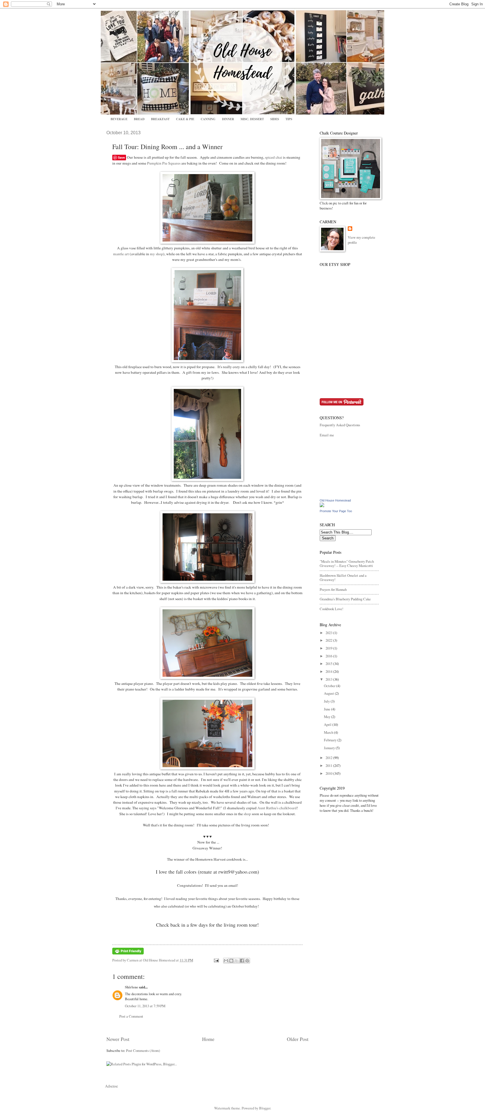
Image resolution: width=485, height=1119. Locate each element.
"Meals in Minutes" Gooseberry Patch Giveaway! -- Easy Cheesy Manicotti (347, 563)
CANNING (208, 119)
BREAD (139, 119)
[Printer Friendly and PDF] (128, 953)
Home (208, 1039)
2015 (329, 663)
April (328, 724)
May (327, 716)
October (330, 685)
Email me (327, 434)
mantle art (121, 253)
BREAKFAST (160, 119)
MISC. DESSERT (252, 119)
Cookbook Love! (331, 608)
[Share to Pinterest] (247, 960)
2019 (329, 648)
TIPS (288, 119)
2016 (329, 655)
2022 (329, 640)
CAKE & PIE (185, 119)
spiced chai (273, 157)
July (327, 701)
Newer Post (117, 1039)
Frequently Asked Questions (340, 424)
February (330, 739)
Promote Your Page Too (336, 511)
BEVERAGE (119, 119)
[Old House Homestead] (322, 505)
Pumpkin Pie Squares (163, 163)
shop (247, 813)
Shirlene (131, 987)
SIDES (274, 119)
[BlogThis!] (231, 960)
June (327, 709)
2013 (329, 679)
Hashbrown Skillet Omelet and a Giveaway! (343, 577)
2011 (329, 765)
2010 (329, 773)
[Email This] (226, 960)
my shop (156, 253)
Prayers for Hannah (333, 589)
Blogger (264, 1108)
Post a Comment (131, 1016)
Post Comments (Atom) (143, 1050)
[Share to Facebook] (242, 960)
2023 (329, 632)
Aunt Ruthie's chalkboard (277, 807)
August (329, 693)
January (330, 747)
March (329, 732)
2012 (329, 757)
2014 (329, 671)
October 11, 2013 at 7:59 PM (145, 1005)
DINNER (228, 119)
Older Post (297, 1039)
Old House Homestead (335, 500)
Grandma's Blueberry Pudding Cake (345, 598)
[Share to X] (236, 960)
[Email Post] (215, 960)
